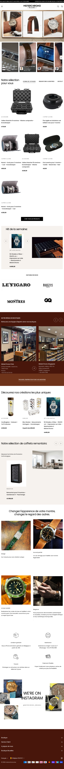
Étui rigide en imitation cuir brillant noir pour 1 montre (52, 122)
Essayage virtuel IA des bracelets (32, 32)
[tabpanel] (32, 151)
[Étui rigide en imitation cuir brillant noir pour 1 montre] (53, 101)
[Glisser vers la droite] (27, 241)
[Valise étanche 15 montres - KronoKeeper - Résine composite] (32, 143)
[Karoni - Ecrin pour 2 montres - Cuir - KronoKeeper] (11, 143)
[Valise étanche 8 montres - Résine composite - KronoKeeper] (21, 101)
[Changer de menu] (2, 6)
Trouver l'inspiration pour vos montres (32, 379)
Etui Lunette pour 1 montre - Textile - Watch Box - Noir (52, 164)
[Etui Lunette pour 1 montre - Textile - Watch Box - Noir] (53, 143)
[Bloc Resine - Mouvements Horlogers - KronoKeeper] (32, 406)
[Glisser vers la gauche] (6, 241)
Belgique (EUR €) (17, 758)
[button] (61, 57)
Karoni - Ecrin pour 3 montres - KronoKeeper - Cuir (11, 208)
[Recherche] (58, 6)
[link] (18, 350)
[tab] (29, 81)
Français (3, 758)
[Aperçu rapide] (40, 92)
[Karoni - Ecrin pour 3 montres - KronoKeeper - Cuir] (11, 187)
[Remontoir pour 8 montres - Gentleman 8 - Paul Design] (16, 473)
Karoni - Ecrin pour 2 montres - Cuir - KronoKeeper (11, 164)
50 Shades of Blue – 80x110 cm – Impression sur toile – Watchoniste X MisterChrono (16, 258)
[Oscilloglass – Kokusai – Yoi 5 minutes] (10, 406)
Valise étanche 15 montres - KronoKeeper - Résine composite (31, 165)
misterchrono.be (11, 762)
